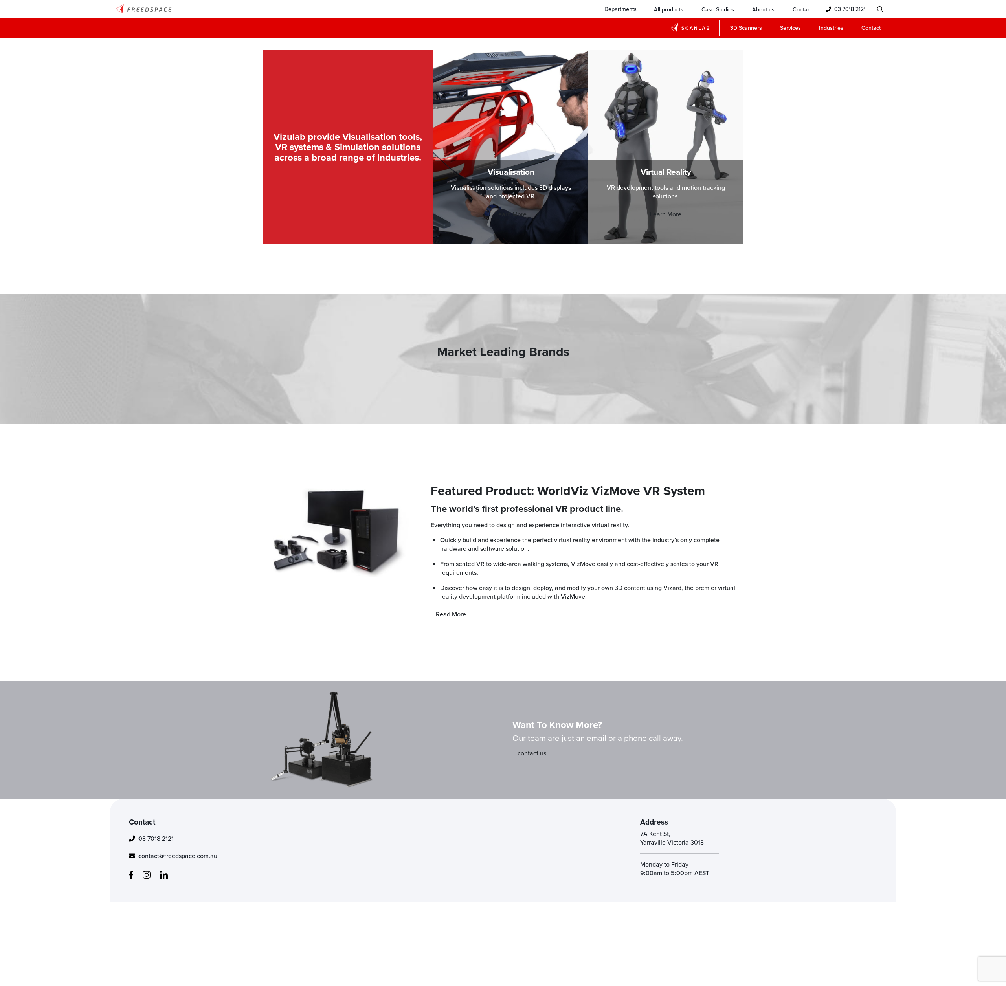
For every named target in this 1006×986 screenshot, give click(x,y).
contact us (532, 753)
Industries (831, 28)
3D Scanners (746, 28)
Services (790, 28)
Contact (802, 9)
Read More (451, 614)
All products (668, 9)
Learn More (511, 214)
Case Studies (717, 9)
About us (763, 9)
